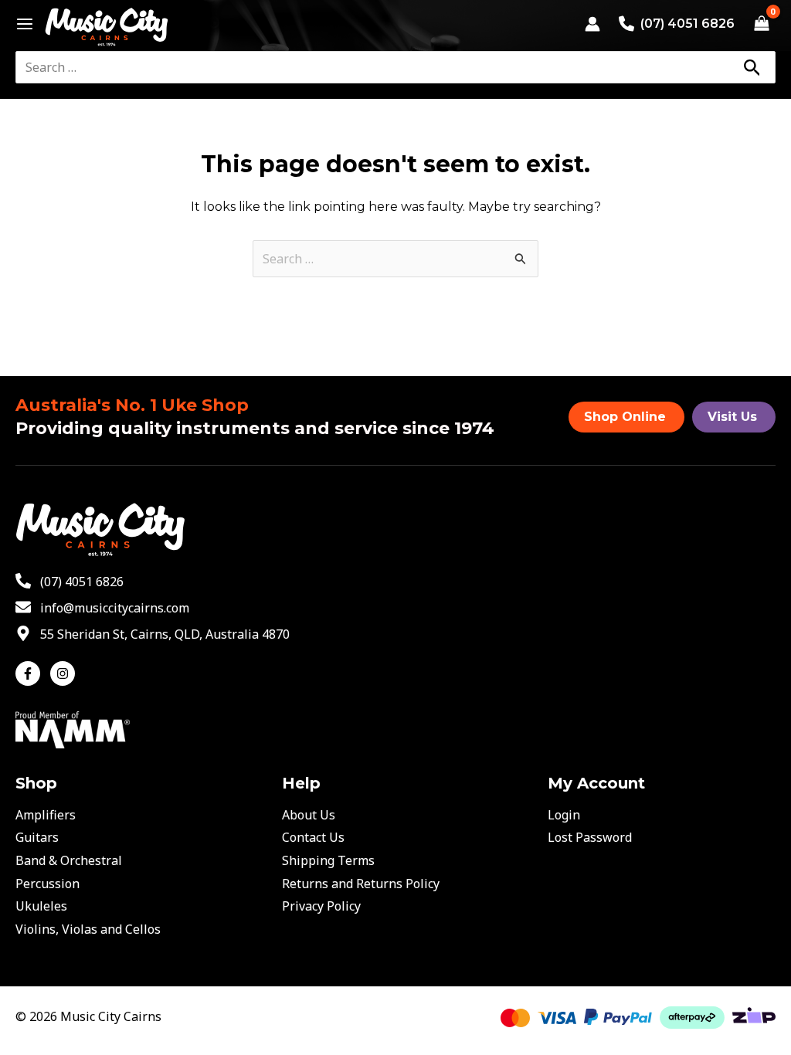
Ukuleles (41, 905)
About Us (308, 814)
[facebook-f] (31, 673)
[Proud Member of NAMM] (72, 728)
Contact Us (313, 837)
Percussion (47, 883)
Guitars (37, 837)
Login (564, 814)
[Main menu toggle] (20, 24)
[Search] (751, 67)
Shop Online (625, 416)
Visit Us (732, 416)
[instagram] (64, 673)
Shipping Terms (328, 860)
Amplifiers (45, 814)
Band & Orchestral (68, 860)
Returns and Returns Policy (361, 883)
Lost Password (590, 837)
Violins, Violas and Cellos (88, 929)
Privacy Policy (321, 905)
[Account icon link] (592, 24)
